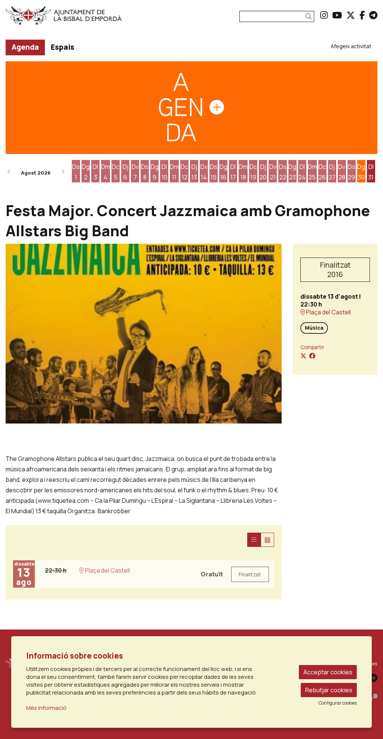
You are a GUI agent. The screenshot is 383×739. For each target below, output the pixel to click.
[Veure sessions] (254, 540)
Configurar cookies (338, 703)
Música (314, 327)
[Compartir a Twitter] (303, 356)
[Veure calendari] (267, 540)
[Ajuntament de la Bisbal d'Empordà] (64, 18)
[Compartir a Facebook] (312, 356)
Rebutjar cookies (328, 690)
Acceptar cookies (327, 672)
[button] (310, 17)
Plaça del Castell (328, 312)
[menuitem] (324, 15)
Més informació (46, 708)
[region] (144, 334)
